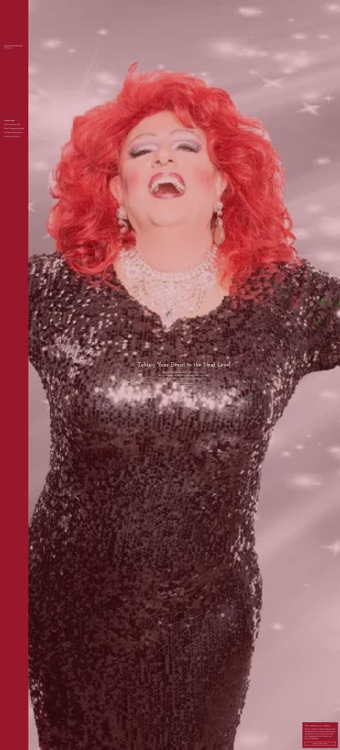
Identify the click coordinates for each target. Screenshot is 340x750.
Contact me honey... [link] (12, 136)
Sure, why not (320, 744)
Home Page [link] (9, 120)
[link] (14, 48)
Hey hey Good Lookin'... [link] (14, 132)
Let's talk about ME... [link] (13, 124)
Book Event (184, 386)
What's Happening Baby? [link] (14, 128)
